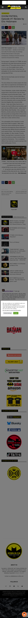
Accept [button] (15, 313)
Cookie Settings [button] (7, 313)
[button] (2, 7)
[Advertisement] (14, 2)
